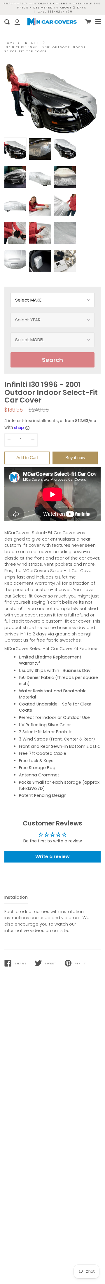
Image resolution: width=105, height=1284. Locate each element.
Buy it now (75, 457)
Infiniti (31, 43)
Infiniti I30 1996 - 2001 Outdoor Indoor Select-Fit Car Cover (45, 49)
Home (9, 43)
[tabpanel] (52, 98)
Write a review (52, 856)
